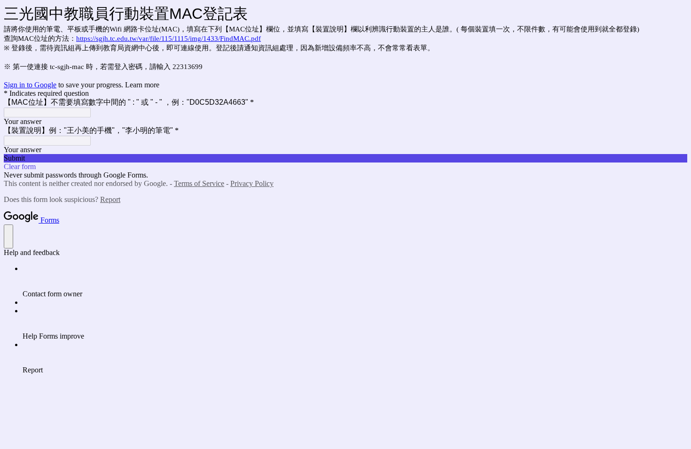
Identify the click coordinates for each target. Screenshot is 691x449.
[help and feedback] (8, 236)
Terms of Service (199, 183)
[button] (345, 158)
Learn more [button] (142, 85)
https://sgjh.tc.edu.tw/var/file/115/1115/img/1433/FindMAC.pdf (168, 38)
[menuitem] (355, 281)
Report (110, 199)
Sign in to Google (30, 85)
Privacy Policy (252, 183)
